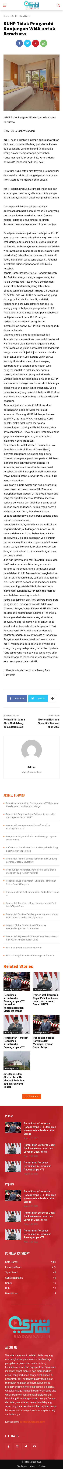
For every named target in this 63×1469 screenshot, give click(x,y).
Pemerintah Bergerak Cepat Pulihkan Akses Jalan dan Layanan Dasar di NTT (45, 1000)
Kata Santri (24, 16)
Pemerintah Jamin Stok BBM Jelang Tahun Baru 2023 (14, 723)
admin (31, 767)
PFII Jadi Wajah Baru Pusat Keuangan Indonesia (30, 955)
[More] (52, 698)
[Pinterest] (35, 43)
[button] (58, 5)
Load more (30, 1096)
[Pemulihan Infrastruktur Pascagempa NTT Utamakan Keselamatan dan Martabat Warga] (17, 981)
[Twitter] (27, 43)
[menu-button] (4, 5)
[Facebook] (19, 43)
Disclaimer (22, 1466)
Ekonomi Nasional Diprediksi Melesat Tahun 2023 (48, 723)
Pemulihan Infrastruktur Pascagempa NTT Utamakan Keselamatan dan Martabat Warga (14, 1003)
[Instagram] (17, 1446)
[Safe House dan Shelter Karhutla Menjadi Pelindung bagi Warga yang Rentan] (17, 1060)
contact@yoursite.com (32, 1421)
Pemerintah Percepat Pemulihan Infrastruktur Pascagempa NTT (37, 1166)
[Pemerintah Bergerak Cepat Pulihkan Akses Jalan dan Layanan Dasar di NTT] (46, 981)
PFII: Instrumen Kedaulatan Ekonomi (24, 947)
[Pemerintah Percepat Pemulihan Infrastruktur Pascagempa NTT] (17, 1024)
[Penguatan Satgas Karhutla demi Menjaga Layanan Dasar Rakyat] (46, 1024)
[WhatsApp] (43, 43)
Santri (14, 16)
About (33, 1466)
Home (6, 16)
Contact (42, 1466)
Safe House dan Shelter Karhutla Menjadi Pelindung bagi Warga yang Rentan (14, 1080)
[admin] (31, 750)
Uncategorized (11, 989)
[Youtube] (34, 1446)
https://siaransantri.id (31, 772)
